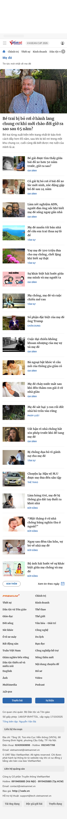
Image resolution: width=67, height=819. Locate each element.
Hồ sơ (38, 671)
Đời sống (32, 508)
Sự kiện (50, 700)
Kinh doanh (40, 51)
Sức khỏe (8, 630)
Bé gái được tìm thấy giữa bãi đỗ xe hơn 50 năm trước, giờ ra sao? (44, 162)
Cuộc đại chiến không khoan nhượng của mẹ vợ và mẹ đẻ (44, 343)
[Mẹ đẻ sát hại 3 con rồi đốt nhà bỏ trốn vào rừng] (14, 412)
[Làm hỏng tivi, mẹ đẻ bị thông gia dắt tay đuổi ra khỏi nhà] (14, 500)
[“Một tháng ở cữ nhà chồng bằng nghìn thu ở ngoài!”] (14, 524)
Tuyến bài (17, 700)
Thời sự (25, 51)
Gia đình (32, 171)
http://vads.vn (21, 790)
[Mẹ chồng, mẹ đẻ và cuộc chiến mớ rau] (14, 301)
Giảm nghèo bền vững (16, 657)
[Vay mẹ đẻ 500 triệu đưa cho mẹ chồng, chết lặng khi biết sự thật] (14, 256)
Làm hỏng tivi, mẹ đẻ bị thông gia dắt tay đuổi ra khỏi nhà (44, 499)
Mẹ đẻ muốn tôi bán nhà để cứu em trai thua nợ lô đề (44, 231)
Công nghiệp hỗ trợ (47, 650)
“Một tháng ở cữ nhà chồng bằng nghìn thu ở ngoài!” (44, 522)
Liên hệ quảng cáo (14, 768)
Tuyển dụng (55, 803)
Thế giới (40, 616)
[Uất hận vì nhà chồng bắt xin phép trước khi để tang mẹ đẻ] (14, 434)
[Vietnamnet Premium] (11, 597)
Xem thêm (11, 584)
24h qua (7, 691)
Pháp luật (33, 415)
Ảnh (5, 677)
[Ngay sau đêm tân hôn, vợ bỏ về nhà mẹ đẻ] (14, 547)
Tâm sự (31, 240)
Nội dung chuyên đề (47, 664)
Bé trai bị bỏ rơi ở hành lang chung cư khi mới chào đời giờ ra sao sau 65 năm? (33, 123)
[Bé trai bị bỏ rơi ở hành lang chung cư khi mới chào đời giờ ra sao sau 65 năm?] (33, 91)
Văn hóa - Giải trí (45, 623)
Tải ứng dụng (12, 803)
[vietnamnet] (16, 45)
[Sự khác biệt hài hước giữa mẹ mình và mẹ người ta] (14, 279)
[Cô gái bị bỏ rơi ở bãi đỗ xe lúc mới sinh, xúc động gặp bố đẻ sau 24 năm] (14, 186)
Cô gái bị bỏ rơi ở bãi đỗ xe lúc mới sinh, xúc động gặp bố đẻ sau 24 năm (45, 185)
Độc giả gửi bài (34, 803)
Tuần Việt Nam (12, 650)
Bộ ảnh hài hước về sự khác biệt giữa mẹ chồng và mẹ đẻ (45, 567)
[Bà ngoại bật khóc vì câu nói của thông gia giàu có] (14, 367)
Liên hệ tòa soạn (13, 729)
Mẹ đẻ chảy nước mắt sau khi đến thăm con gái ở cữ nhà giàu (45, 387)
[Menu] (5, 43)
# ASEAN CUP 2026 (37, 43)
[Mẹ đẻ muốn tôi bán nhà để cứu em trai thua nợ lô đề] (14, 232)
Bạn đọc (40, 643)
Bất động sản (10, 643)
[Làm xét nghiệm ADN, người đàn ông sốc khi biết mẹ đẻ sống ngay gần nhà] (14, 209)
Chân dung (33, 326)
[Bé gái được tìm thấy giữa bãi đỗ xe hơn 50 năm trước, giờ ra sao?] (14, 163)
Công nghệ (41, 630)
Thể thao (32, 482)
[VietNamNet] (4, 51)
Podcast (40, 684)
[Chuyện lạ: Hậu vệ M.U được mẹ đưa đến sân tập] (14, 479)
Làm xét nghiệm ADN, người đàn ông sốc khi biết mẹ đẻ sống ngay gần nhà (45, 208)
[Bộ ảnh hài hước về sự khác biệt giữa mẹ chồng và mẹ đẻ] (14, 569)
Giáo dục (8, 616)
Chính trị (13, 51)
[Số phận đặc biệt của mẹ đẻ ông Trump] (14, 322)
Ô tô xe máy (9, 636)
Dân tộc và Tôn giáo (14, 609)
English (7, 671)
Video (38, 677)
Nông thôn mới (44, 657)
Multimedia (10, 684)
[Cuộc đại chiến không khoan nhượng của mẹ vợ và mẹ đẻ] (14, 344)
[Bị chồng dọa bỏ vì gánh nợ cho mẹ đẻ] (14, 457)
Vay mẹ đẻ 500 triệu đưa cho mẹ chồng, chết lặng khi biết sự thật (44, 254)
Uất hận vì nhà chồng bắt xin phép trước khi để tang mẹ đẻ (45, 432)
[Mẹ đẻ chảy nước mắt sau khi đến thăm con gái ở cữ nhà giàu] (14, 389)
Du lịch (39, 636)
